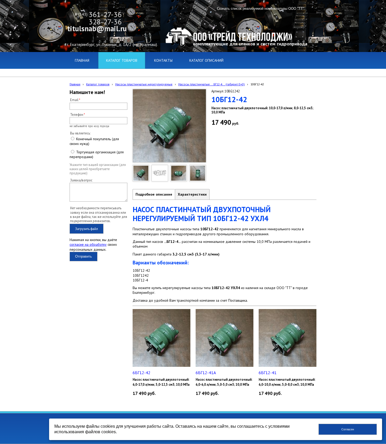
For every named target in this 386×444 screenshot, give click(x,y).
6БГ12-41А (206, 372)
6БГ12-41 (268, 372)
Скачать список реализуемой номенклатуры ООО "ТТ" (260, 9)
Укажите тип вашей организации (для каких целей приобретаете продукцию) (98, 169)
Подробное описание (153, 194)
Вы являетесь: (80, 133)
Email (74, 100)
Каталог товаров (97, 84)
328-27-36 (105, 22)
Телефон (76, 114)
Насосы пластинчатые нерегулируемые (144, 84)
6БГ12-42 (141, 372)
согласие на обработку (88, 244)
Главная (75, 84)
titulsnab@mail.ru (97, 28)
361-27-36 (105, 14)
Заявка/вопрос (81, 180)
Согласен (347, 429)
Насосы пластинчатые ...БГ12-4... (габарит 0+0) (211, 84)
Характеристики (192, 194)
